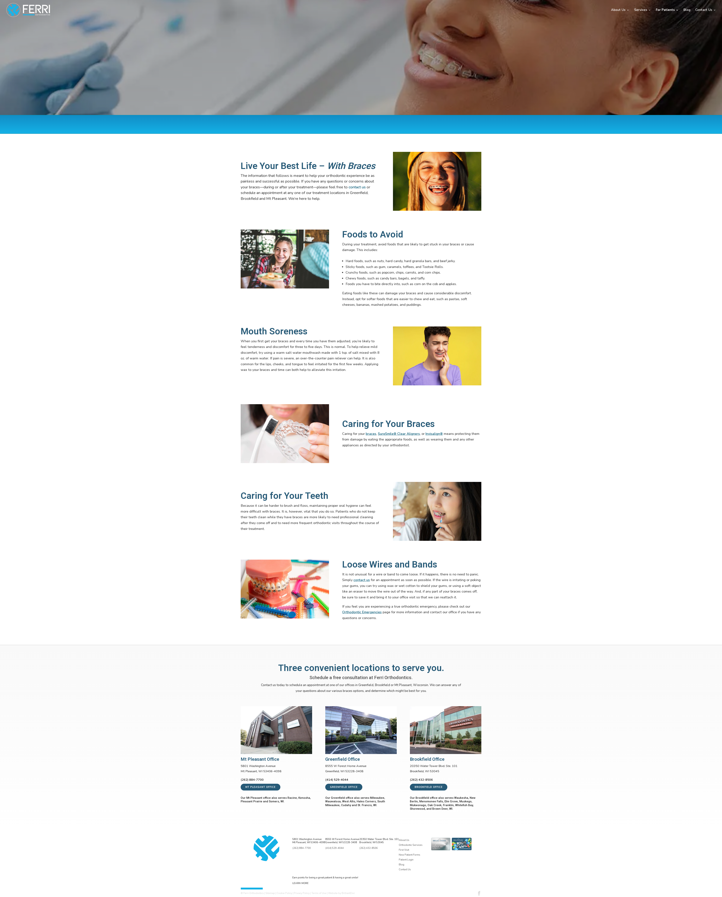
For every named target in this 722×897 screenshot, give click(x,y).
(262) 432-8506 (464, 127)
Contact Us (703, 10)
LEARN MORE (300, 883)
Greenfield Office (344, 787)
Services (640, 10)
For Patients (665, 10)
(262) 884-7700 (381, 127)
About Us (618, 10)
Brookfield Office (429, 787)
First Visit (404, 850)
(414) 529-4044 (423, 127)
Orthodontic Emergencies (362, 612)
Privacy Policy (302, 893)
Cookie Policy (284, 893)
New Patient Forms (409, 855)
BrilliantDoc (348, 893)
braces (371, 433)
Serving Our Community (414, 874)
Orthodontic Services (410, 845)
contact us (357, 187)
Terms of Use (318, 893)
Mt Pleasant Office (260, 787)
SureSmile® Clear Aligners (399, 433)
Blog (686, 10)
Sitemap (270, 893)
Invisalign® (434, 433)
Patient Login (406, 859)
